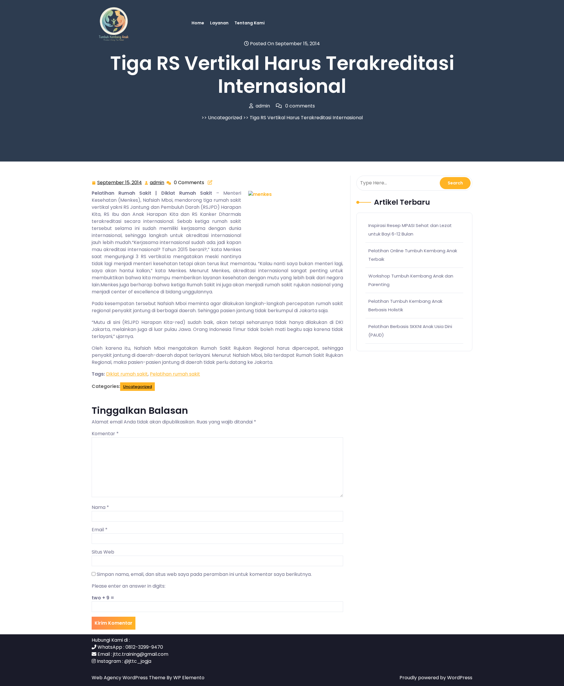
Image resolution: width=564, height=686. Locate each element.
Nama (100, 507)
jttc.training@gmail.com (140, 654)
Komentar (105, 433)
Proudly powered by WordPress (436, 677)
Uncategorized (225, 117)
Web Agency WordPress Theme (129, 677)
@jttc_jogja (137, 661)
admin (157, 182)
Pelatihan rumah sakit (175, 374)
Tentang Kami (249, 23)
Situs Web (103, 552)
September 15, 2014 (119, 183)
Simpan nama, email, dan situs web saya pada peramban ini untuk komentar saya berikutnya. (204, 574)
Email (100, 529)
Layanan (219, 23)
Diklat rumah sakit (127, 374)
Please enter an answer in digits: (128, 586)
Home (198, 23)
